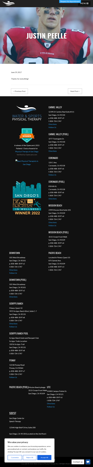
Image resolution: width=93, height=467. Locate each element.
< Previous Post (19, 91)
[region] (29, 450)
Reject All (29, 457)
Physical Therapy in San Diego (26, 151)
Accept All (44, 457)
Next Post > (75, 91)
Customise (15, 457)
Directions (53, 124)
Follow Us (52, 127)
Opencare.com (31, 154)
